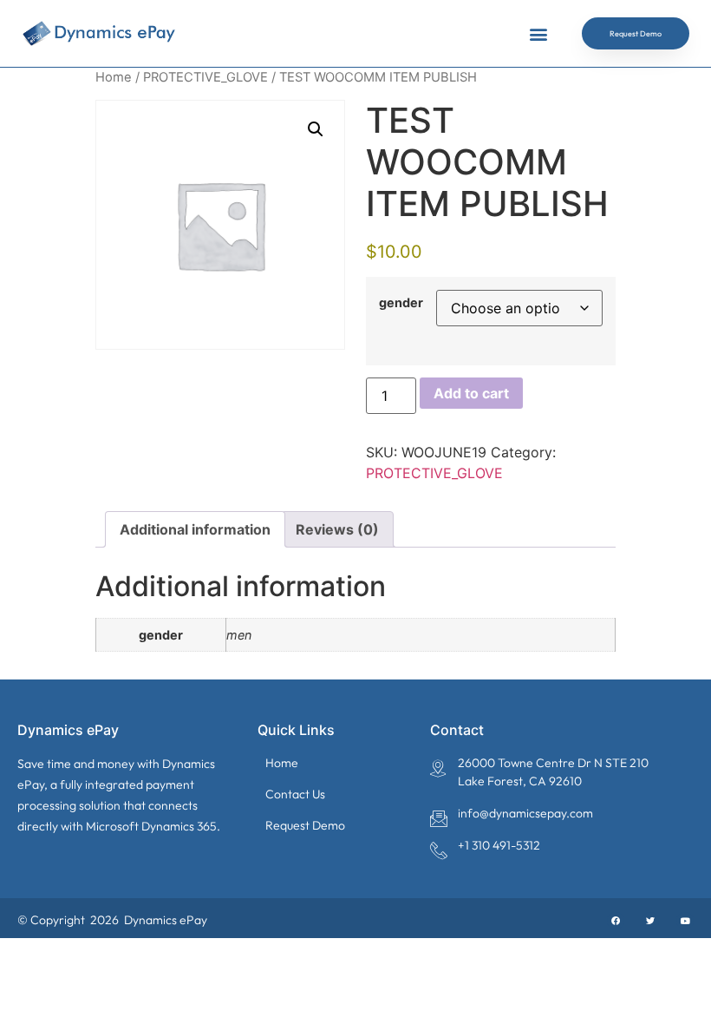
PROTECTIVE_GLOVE (205, 77)
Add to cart (471, 393)
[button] (538, 33)
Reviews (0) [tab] (337, 529)
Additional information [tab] (195, 529)
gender (401, 303)
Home (113, 77)
